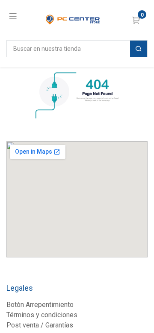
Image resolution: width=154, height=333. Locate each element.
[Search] (138, 49)
